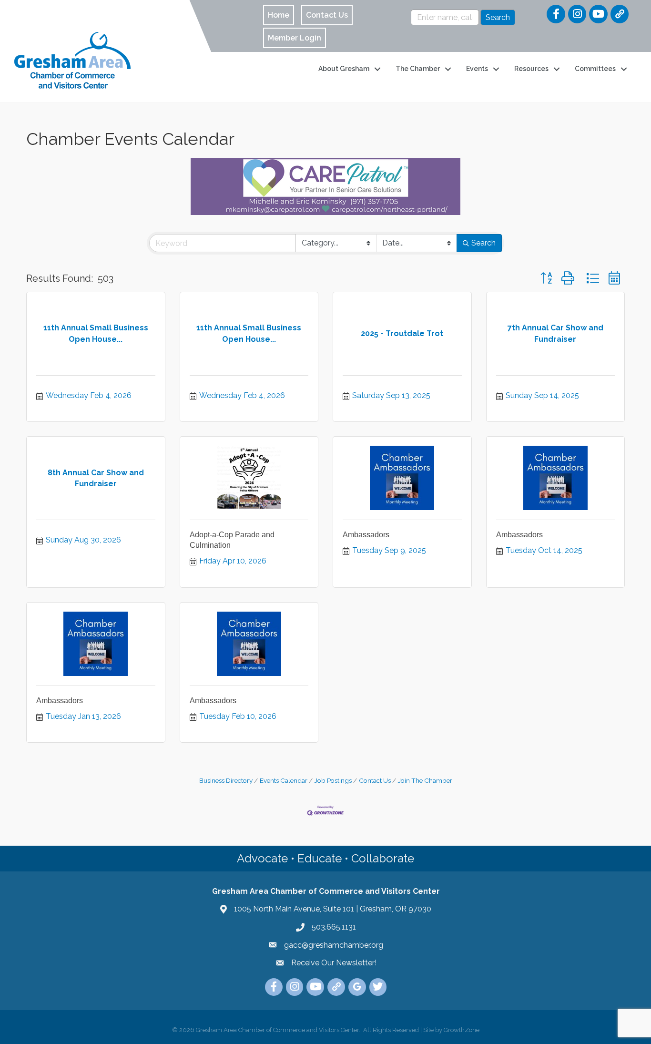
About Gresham (343, 68)
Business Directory (226, 780)
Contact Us (375, 780)
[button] (546, 278)
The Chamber (418, 68)
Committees (595, 68)
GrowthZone (461, 1030)
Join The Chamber (425, 780)
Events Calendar (283, 780)
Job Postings (333, 780)
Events (477, 68)
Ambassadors (366, 535)
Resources (531, 68)
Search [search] (483, 242)
